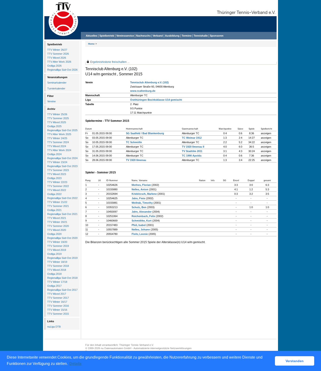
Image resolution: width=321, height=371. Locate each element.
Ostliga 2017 (54, 285)
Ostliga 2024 (54, 154)
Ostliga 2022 (54, 194)
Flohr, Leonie (140, 234)
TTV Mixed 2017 (56, 293)
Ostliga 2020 (54, 234)
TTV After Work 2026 (59, 61)
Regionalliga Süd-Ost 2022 (62, 198)
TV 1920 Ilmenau (136, 160)
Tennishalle (201, 35)
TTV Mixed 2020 (56, 230)
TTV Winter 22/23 (57, 182)
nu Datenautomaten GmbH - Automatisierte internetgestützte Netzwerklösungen (146, 348)
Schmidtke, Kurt (142, 220)
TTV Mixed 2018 (56, 269)
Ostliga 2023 (54, 178)
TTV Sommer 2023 (58, 170)
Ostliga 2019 (54, 253)
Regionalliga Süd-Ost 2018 (62, 277)
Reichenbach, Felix (143, 216)
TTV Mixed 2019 (56, 250)
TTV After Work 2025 (59, 134)
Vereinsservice (125, 35)
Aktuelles (91, 35)
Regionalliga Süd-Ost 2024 (62, 158)
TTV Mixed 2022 (56, 190)
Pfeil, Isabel (139, 225)
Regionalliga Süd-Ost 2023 (62, 166)
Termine (187, 35)
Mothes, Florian (141, 185)
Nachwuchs (143, 35)
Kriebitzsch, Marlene (144, 193)
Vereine (51, 101)
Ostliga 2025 (54, 126)
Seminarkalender (57, 82)
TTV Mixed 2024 (56, 146)
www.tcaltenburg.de (142, 90)
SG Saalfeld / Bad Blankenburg (145, 133)
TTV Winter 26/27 (57, 49)
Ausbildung (172, 35)
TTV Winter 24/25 (57, 138)
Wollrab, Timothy (142, 202)
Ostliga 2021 (54, 210)
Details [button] (75, 364)
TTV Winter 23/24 (57, 162)
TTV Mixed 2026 (56, 57)
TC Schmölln (134, 142)
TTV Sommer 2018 (58, 265)
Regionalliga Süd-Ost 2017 (62, 289)
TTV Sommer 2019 (58, 246)
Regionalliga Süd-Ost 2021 (62, 214)
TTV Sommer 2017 (58, 297)
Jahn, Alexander (142, 211)
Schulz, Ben (139, 207)
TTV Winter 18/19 (57, 261)
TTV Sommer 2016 (58, 305)
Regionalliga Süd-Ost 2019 (62, 257)
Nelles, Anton (140, 189)
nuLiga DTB (54, 326)
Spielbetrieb (106, 35)
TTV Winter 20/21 (57, 222)
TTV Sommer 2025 (58, 118)
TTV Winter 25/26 (57, 114)
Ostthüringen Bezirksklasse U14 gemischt (156, 99)
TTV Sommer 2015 (58, 313)
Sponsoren (216, 35)
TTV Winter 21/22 (57, 202)
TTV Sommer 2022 (58, 186)
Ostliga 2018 (54, 273)
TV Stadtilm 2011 (192, 151)
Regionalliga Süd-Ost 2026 (62, 69)
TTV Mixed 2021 (56, 218)
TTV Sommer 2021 (58, 206)
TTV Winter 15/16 (57, 309)
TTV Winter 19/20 (57, 242)
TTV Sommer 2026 (58, 53)
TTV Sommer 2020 (58, 226)
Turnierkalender (56, 88)
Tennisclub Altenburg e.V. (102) (149, 82)
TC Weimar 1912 (192, 137)
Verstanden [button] (295, 361)
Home (91, 43)
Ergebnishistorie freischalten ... (109, 62)
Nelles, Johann (141, 229)
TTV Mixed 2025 (56, 122)
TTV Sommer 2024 (58, 142)
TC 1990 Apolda (191, 155)
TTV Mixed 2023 (56, 174)
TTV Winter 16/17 (57, 301)
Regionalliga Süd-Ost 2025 (62, 130)
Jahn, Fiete (138, 198)
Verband (158, 35)
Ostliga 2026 (54, 65)
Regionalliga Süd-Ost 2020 (62, 238)
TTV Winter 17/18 (57, 281)
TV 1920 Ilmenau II (193, 146)
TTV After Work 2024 (59, 150)
